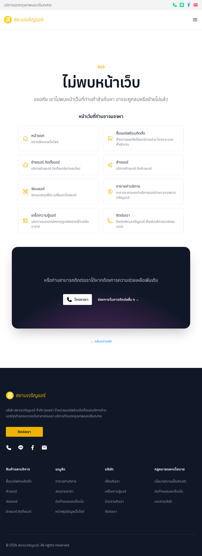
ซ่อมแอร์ (11, 501)
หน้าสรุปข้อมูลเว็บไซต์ (69, 511)
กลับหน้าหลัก (101, 341)
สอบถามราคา (64, 491)
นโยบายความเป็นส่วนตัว (170, 481)
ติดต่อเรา (24, 432)
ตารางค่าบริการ (65, 481)
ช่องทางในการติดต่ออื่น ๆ (118, 299)
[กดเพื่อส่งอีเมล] (195, 4)
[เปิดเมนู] (195, 20)
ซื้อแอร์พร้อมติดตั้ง (19, 481)
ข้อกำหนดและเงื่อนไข (69, 501)
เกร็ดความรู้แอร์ (115, 491)
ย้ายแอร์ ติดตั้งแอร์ (18, 511)
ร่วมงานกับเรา (114, 501)
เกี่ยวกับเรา (112, 481)
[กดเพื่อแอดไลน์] (181, 4)
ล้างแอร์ (11, 491)
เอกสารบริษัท (163, 501)
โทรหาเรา (81, 299)
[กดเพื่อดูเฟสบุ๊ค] (188, 4)
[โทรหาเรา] (174, 4)
